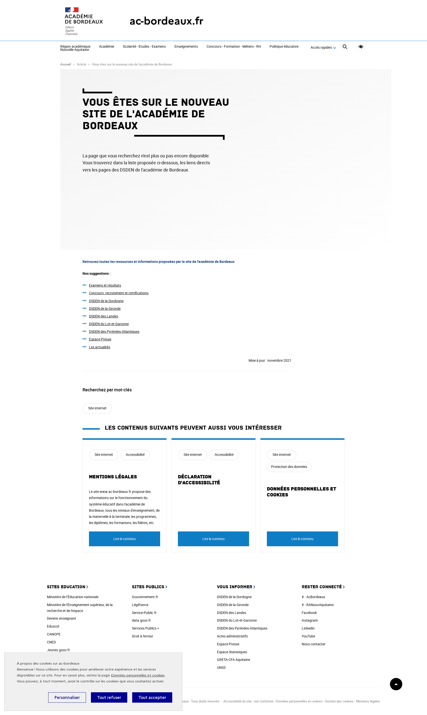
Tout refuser (109, 697)
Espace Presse (100, 339)
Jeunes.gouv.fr (58, 650)
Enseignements (186, 46)
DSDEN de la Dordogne (106, 300)
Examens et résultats (105, 285)
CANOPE (54, 634)
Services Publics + (145, 628)
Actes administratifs (232, 636)
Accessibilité (361, 46)
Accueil (65, 64)
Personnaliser (67, 697)
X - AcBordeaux (313, 596)
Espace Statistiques (232, 652)
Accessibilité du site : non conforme (248, 701)
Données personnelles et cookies (138, 675)
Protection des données (289, 466)
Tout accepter (152, 697)
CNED (51, 642)
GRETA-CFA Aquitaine (233, 659)
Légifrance (140, 604)
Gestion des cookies (339, 701)
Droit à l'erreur (142, 636)
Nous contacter (313, 644)
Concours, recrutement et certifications (119, 293)
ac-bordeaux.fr (166, 21)
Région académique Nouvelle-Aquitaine (75, 48)
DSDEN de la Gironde (105, 308)
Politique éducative (284, 46)
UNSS (221, 667)
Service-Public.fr (144, 612)
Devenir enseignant (61, 618)
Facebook (309, 612)
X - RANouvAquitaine (318, 604)
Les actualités (99, 347)
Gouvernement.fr (145, 596)
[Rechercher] (345, 47)
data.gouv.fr (141, 620)
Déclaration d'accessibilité (199, 480)
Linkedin (308, 628)
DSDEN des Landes (103, 316)
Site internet (97, 408)
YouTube (308, 636)
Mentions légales (113, 477)
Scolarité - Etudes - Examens (144, 46)
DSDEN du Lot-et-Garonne (109, 323)
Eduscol (53, 626)
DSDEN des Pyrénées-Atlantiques (114, 331)
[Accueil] (85, 21)
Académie (106, 46)
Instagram (310, 620)
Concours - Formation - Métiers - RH (234, 46)
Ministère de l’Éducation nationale (72, 596)
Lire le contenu (124, 538)
